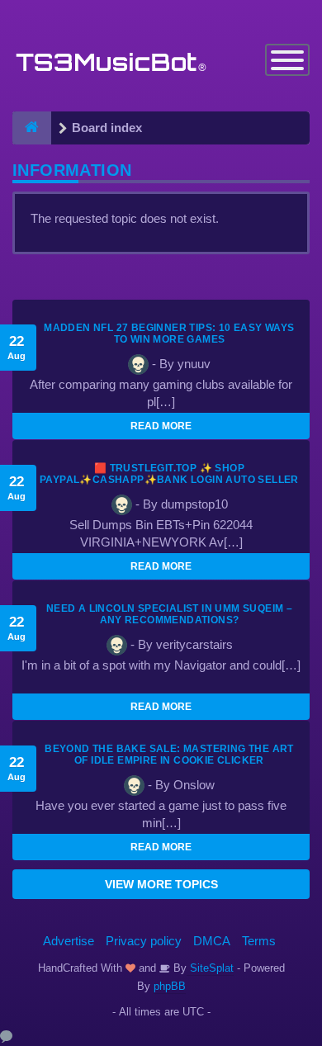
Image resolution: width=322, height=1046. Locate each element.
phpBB (170, 986)
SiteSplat (210, 968)
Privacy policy (144, 941)
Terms (259, 941)
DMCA (211, 941)
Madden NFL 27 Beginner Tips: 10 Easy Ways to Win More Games (169, 333)
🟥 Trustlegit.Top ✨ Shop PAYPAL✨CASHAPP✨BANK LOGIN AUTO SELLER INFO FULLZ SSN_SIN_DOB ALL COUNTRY (169, 479)
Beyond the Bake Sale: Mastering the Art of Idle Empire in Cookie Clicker (169, 754)
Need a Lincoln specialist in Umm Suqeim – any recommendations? (169, 614)
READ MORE (161, 426)
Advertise (68, 941)
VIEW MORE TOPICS (161, 884)
